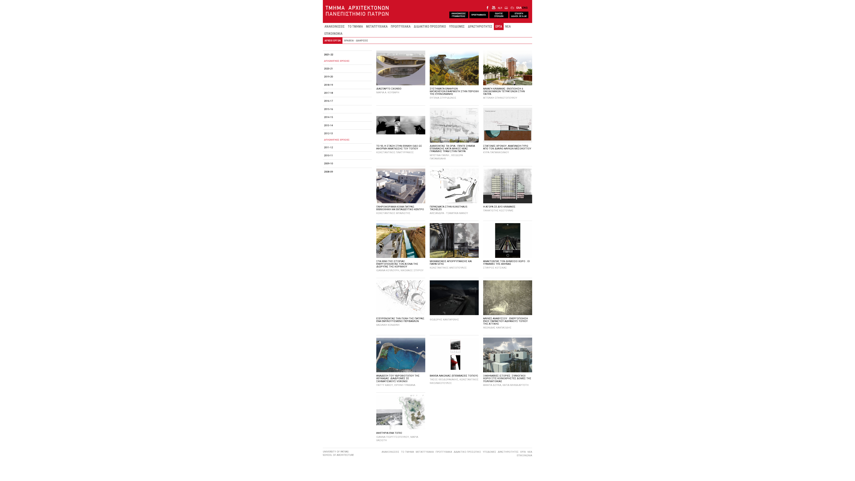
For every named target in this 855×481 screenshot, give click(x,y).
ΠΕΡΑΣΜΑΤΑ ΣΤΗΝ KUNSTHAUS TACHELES (448, 208)
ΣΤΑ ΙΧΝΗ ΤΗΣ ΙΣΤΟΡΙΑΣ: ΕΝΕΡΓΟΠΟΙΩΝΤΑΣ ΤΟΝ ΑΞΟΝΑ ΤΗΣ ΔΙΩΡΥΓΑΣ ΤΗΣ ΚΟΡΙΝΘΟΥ (397, 264)
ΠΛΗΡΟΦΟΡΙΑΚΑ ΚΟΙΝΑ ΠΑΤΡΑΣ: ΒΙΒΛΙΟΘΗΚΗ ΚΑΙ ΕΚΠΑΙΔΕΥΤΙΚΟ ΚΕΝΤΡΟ (400, 208)
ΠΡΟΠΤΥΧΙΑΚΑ (401, 26)
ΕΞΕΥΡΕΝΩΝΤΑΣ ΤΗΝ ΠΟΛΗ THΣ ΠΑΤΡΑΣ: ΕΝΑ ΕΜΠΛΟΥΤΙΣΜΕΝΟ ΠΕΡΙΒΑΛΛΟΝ (400, 320)
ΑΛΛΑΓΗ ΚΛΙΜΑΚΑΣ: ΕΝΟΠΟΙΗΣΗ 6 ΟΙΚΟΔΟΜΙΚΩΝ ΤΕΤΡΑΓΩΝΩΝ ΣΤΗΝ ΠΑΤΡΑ (504, 91)
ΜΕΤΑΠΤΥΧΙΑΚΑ (377, 26)
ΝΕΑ (508, 26)
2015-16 (328, 109)
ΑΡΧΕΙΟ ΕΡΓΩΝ (333, 40)
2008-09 (328, 171)
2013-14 (328, 125)
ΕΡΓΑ (498, 26)
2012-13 (328, 133)
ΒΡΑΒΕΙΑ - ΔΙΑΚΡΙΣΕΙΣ (356, 40)
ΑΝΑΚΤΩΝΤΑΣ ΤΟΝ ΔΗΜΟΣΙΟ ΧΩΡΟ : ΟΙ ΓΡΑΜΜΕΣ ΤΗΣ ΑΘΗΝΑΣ (506, 262)
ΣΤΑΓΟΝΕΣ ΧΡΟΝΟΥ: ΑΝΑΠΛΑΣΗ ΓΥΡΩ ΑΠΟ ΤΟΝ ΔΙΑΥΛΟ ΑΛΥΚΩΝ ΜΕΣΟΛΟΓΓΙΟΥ (507, 147)
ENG (525, 7)
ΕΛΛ (518, 7)
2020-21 (328, 68)
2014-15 (328, 117)
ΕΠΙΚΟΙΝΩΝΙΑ (333, 33)
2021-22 (328, 54)
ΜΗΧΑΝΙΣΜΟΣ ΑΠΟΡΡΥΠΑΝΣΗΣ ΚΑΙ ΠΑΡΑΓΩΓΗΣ (451, 262)
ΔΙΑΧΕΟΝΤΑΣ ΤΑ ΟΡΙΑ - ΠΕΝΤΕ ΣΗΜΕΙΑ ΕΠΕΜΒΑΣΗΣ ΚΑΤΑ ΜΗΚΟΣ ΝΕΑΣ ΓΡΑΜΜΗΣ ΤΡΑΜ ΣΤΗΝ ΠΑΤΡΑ (452, 149)
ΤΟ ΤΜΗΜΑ (355, 26)
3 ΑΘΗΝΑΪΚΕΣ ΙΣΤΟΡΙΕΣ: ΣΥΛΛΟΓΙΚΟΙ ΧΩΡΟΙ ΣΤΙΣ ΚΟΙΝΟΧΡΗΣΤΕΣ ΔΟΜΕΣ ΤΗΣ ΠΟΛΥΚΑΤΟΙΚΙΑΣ (507, 378)
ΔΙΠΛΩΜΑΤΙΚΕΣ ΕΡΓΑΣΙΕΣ (337, 61)
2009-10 (328, 163)
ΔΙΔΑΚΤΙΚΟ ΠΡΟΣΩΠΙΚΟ (430, 26)
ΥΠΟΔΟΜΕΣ (457, 26)
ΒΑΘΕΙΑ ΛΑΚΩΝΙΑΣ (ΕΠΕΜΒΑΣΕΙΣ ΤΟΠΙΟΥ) (454, 375)
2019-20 (328, 76)
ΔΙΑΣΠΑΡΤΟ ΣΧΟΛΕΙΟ (388, 88)
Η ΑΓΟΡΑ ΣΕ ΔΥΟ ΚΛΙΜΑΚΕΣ (499, 206)
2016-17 (328, 101)
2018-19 (328, 85)
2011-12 (328, 147)
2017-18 (328, 93)
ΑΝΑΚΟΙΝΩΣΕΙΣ (334, 26)
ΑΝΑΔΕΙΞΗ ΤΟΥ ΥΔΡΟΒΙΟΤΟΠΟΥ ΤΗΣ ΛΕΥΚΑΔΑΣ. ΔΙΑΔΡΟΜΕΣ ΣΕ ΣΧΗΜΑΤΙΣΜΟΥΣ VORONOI (397, 378)
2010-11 (328, 155)
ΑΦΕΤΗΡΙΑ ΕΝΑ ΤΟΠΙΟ (389, 433)
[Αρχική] (358, 10)
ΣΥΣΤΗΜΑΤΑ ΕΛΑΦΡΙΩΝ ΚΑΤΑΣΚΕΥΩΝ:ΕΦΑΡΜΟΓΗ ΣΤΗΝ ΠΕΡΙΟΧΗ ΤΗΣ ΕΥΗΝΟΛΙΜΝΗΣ (454, 91)
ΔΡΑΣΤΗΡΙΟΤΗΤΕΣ (480, 26)
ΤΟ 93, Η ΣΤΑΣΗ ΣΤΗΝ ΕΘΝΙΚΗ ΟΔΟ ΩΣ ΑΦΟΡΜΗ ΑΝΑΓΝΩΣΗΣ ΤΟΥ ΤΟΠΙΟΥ (399, 147)
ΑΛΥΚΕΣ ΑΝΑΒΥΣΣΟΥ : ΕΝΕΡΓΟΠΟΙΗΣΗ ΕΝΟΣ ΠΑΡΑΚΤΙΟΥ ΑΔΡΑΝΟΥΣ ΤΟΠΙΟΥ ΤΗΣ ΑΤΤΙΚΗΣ (505, 321)
